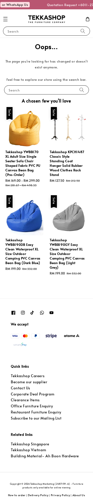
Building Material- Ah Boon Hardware (45, 455)
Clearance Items (25, 399)
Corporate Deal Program (32, 394)
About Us (78, 495)
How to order (17, 495)
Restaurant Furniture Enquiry (36, 412)
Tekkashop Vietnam (28, 449)
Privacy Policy (60, 495)
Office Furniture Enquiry (32, 405)
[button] (5, 19)
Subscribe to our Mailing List (36, 418)
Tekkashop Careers (28, 375)
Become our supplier (29, 381)
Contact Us (20, 387)
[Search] (83, 31)
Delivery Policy (38, 495)
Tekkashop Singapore (30, 443)
